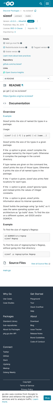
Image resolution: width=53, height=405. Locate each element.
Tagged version (40, 47)
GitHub (6, 356)
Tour (32, 303)
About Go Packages (11, 329)
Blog (32, 325)
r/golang (6, 364)
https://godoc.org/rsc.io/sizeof (18, 96)
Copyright (27, 382)
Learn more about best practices (17, 56)
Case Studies (8, 303)
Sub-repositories (10, 325)
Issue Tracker (36, 329)
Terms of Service (27, 385)
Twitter (6, 352)
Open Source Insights (14, 72)
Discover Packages (11, 11)
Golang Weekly (9, 372)
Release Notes (36, 333)
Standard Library (10, 321)
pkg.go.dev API (9, 333)
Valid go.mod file (12, 43)
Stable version (11, 51)
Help (32, 311)
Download (34, 321)
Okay (47, 398)
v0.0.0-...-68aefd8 (15, 21)
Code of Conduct (37, 342)
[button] (4, 43)
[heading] (11, 4)
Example (7, 116)
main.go (7, 270)
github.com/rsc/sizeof (12, 64)
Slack (5, 360)
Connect (7, 347)
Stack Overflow (36, 307)
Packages (8, 316)
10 (33, 28)
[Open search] (41, 3)
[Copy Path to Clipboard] (35, 11)
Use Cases (7, 299)
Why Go (7, 294)
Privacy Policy (27, 389)
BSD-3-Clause (17, 28)
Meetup (6, 368)
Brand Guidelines (37, 337)
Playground (35, 299)
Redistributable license (15, 47)
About (33, 316)
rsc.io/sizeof (28, 11)
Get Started (36, 294)
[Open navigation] (47, 3)
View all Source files (39, 264)
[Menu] (26, 78)
